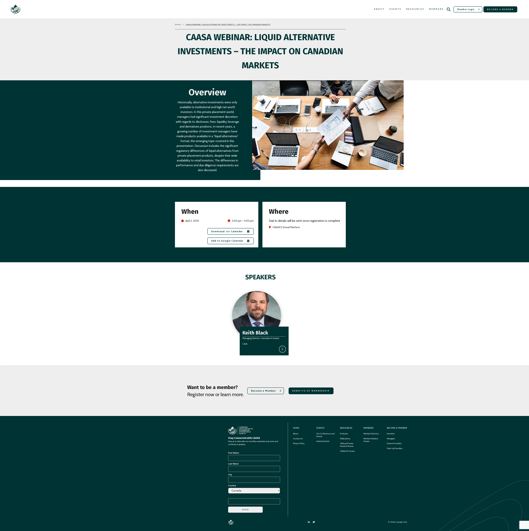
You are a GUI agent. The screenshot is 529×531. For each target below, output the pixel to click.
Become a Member (500, 9)
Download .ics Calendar (227, 231)
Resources (415, 9)
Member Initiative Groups (370, 440)
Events (395, 9)
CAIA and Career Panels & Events (346, 444)
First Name (233, 453)
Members (436, 9)
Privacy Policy (298, 443)
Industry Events (322, 441)
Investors (391, 433)
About (379, 9)
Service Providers (394, 443)
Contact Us (298, 438)
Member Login (465, 9)
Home (296, 428)
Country (232, 485)
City (230, 474)
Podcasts (344, 433)
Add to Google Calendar (227, 240)
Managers (391, 438)
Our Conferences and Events (325, 435)
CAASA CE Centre (347, 451)
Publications (345, 438)
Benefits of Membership (311, 391)
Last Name (233, 463)
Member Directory (371, 433)
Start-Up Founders (395, 448)
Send (245, 509)
